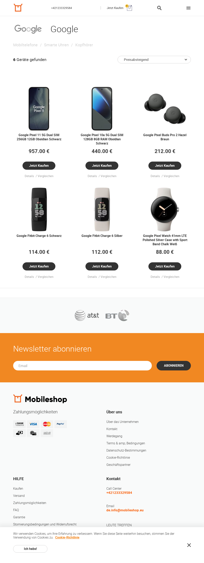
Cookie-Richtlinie (118, 457)
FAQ (16, 510)
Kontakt (111, 429)
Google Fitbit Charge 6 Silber (102, 236)
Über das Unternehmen (122, 422)
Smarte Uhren (56, 45)
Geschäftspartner (118, 465)
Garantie (19, 517)
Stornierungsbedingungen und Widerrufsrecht (44, 524)
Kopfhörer (84, 45)
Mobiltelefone (25, 45)
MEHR (46, 432)
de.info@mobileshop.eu (125, 510)
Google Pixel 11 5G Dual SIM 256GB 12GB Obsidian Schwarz (39, 137)
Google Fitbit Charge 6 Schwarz (39, 236)
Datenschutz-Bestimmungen (126, 450)
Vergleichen (45, 176)
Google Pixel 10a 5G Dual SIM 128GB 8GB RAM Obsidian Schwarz (102, 139)
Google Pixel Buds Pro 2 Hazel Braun (164, 137)
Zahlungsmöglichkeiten (29, 503)
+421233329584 (61, 8)
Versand (19, 496)
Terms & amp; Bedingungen (125, 443)
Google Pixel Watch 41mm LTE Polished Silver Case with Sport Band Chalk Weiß (165, 240)
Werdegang (114, 436)
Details (30, 176)
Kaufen (18, 488)
